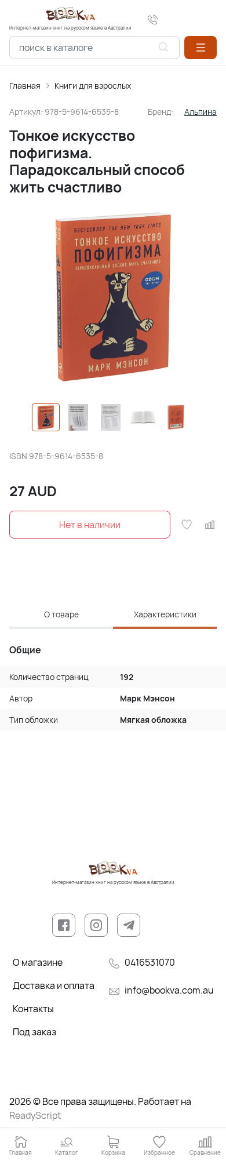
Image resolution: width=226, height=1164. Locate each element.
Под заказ (34, 1031)
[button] (200, 47)
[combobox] (94, 47)
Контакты (33, 1008)
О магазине (38, 962)
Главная (25, 85)
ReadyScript (35, 1115)
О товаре (61, 614)
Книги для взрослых (92, 85)
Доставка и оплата (53, 985)
